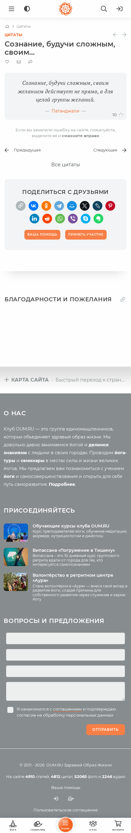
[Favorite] (7, 62)
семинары (32, 460)
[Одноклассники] (46, 206)
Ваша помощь (65, 787)
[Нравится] (121, 114)
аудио (113, 776)
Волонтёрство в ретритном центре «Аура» (73, 577)
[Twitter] (85, 206)
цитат (62, 776)
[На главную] (7, 26)
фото (85, 776)
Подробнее (62, 484)
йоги (9, 476)
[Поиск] (104, 8)
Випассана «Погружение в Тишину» (74, 550)
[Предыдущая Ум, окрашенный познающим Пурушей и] (115, 35)
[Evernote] (98, 218)
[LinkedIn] (34, 218)
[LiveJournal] (97, 206)
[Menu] (11, 8)
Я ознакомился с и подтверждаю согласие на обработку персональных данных (66, 712)
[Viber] (73, 218)
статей (37, 776)
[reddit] (47, 218)
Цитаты (13, 35)
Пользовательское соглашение (66, 809)
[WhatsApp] (60, 218)
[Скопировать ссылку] (21, 206)
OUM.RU (54, 764)
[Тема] (27, 9)
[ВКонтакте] (33, 206)
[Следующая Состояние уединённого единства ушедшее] (124, 35)
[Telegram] (59, 206)
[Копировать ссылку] (123, 299)
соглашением (67, 709)
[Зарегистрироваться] (71, 798)
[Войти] (119, 8)
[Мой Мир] (72, 206)
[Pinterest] (110, 206)
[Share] (30, 62)
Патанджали (65, 111)
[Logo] (65, 8)
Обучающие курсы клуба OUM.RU (71, 526)
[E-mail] (19, 61)
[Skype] (85, 218)
